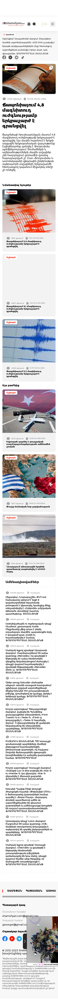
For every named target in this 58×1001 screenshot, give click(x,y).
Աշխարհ (11, 68)
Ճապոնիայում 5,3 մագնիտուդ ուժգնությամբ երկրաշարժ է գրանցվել (23, 373)
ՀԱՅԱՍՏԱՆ (34, 890)
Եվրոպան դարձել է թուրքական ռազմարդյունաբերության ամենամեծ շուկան (28, 444)
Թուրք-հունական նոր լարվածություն (28, 506)
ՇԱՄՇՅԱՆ (14, 890)
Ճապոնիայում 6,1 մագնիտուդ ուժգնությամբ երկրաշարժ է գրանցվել (23, 308)
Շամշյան (35, 593)
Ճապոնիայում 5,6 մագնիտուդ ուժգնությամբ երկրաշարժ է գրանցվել (23, 244)
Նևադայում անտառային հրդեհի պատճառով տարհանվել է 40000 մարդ (25, 569)
